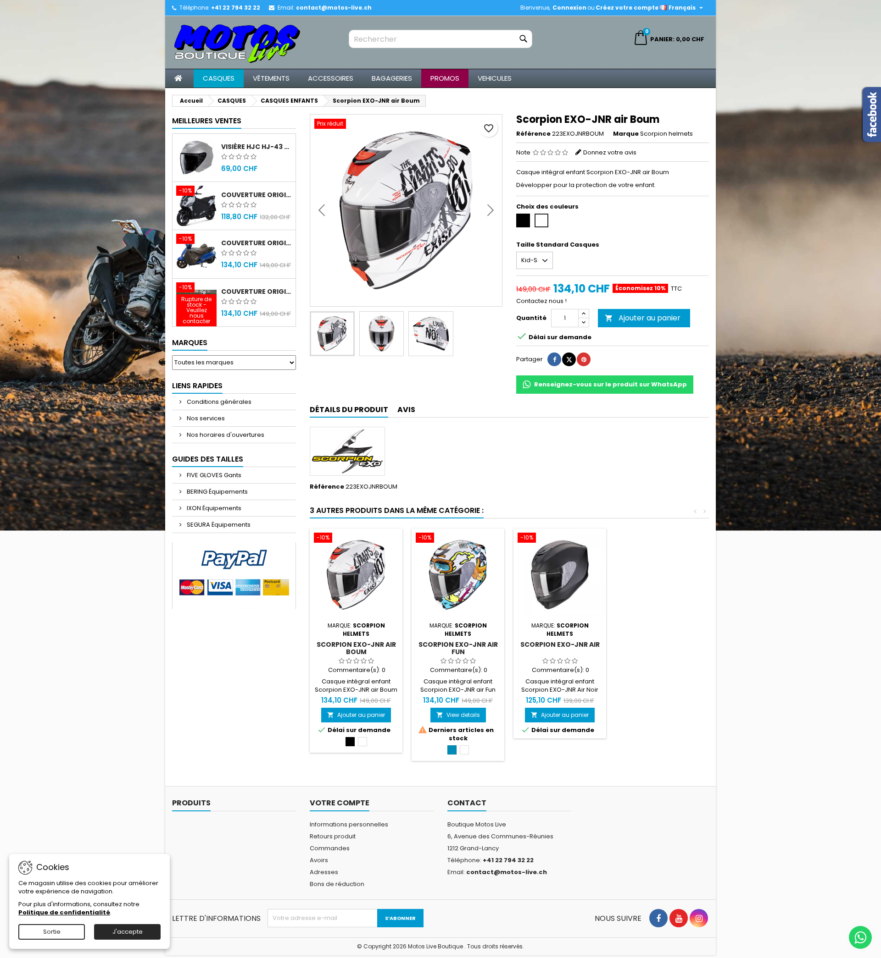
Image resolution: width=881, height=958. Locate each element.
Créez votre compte (627, 7)
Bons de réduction (337, 884)
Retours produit (333, 836)
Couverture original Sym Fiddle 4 (256, 243)
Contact (466, 803)
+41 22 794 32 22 (235, 7)
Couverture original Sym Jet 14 (256, 194)
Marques (189, 342)
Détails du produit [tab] (349, 409)
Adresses (324, 872)
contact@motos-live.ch (334, 7)
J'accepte (127, 931)
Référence (533, 134)
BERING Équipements (216, 491)
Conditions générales (218, 401)
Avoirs (319, 860)
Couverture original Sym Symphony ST (256, 291)
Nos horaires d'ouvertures (224, 434)
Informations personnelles (349, 824)
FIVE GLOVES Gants (213, 475)
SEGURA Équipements (218, 524)
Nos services (205, 418)
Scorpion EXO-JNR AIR (560, 644)
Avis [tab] (406, 409)
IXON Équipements (213, 508)
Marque (626, 134)
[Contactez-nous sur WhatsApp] (860, 937)
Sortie (52, 931)
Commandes (330, 848)
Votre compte (339, 803)
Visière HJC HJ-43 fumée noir (256, 146)
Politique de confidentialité (64, 912)
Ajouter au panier (642, 318)
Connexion (569, 7)
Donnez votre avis (609, 152)
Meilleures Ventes (206, 121)
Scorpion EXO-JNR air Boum (356, 648)
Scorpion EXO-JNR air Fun (458, 648)
